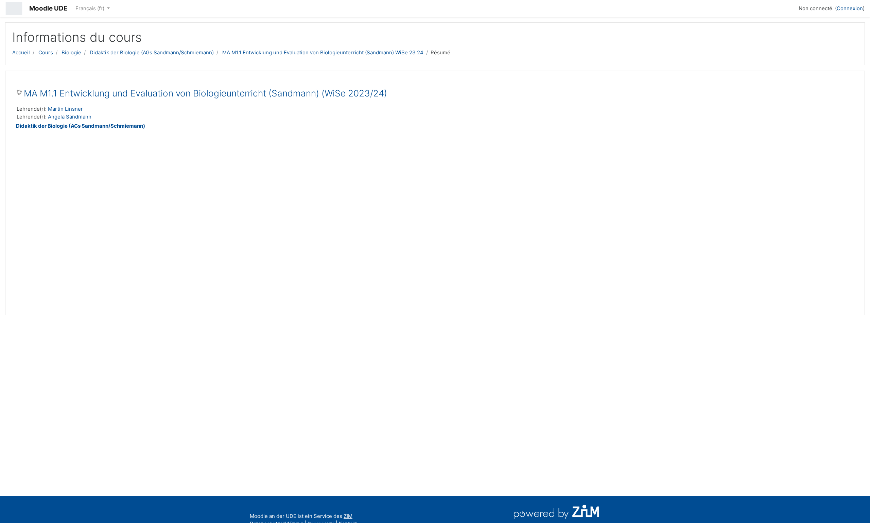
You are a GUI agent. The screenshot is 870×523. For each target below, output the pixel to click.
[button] (790, 7)
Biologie (71, 52)
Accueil (21, 52)
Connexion (850, 8)
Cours (45, 52)
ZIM (348, 516)
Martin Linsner (65, 109)
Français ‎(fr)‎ (90, 8)
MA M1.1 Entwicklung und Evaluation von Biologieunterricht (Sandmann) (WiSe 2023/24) (205, 93)
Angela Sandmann (69, 116)
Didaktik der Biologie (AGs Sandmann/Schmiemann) (152, 52)
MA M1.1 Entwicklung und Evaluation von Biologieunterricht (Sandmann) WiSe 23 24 (322, 52)
